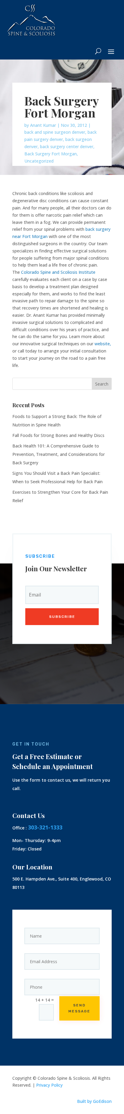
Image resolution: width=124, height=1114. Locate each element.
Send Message (79, 1008)
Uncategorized (39, 161)
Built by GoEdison (94, 1101)
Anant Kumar (43, 125)
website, (103, 343)
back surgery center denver (66, 146)
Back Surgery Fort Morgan (50, 154)
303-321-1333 (45, 827)
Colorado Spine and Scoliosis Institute (58, 272)
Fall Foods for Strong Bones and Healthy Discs (58, 435)
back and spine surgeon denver (54, 132)
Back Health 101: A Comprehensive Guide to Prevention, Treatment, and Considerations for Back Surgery (58, 454)
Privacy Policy (49, 1085)
